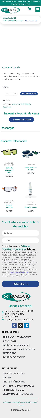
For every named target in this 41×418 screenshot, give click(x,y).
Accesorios (19, 21)
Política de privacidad (16, 345)
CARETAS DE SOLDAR (14, 373)
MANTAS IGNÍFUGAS (13, 390)
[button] (37, 9)
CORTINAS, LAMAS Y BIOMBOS (18, 386)
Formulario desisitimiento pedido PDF (19, 351)
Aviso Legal (9, 341)
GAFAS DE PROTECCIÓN (21, 104)
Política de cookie (14, 357)
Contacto (20, 405)
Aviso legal (25, 402)
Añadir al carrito (29, 94)
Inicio (5, 18)
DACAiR (7, 377)
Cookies (34, 402)
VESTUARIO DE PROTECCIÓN (18, 394)
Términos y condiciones (17, 337)
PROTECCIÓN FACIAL (14, 381)
